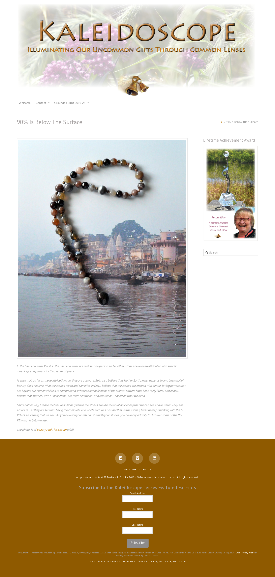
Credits (146, 469)
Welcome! (25, 102)
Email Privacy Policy (245, 552)
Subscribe (137, 543)
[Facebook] (120, 458)
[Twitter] (137, 458)
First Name (138, 508)
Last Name (138, 524)
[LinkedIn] (154, 458)
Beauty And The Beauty (51, 429)
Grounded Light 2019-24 (69, 102)
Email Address (138, 493)
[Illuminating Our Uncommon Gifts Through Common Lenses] (137, 50)
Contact (41, 102)
